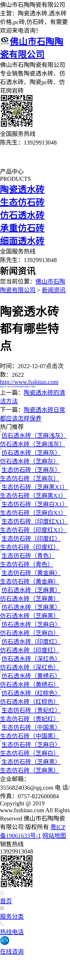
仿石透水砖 (22, 215)
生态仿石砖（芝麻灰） (29, 478)
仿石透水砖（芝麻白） (29, 633)
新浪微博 (17, 386)
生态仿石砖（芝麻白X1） (33, 513)
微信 (34, 386)
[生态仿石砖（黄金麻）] (30, 573)
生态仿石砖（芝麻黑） (29, 770)
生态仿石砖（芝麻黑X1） (33, 495)
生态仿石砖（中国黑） (29, 736)
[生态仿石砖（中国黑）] (30, 727)
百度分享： (4, 386)
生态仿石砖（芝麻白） (29, 753)
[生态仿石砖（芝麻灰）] (30, 470)
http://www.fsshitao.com (29, 382)
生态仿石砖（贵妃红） (29, 719)
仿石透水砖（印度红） (29, 650)
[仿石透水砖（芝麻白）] (30, 624)
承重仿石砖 (22, 228)
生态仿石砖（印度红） (29, 547)
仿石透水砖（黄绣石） (29, 684)
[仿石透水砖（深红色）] (30, 659)
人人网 (29, 386)
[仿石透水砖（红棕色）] (30, 693)
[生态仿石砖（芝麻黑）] (30, 762)
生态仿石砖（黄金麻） (29, 581)
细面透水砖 (22, 241)
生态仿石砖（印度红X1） (33, 530)
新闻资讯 (54, 290)
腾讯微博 (24, 386)
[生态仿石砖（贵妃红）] (30, 710)
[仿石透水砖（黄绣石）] (30, 676)
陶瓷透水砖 (22, 189)
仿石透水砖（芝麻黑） (29, 616)
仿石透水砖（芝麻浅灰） (32, 444)
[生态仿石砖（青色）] (27, 556)
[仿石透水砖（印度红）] (30, 641)
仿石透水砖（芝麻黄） (29, 598)
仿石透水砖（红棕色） (29, 701)
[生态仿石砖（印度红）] (30, 538)
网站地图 (54, 835)
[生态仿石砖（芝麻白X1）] (34, 504)
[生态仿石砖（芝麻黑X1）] (34, 487)
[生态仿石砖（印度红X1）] (34, 521)
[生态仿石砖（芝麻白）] (30, 744)
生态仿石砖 (22, 202)
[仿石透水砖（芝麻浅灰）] (33, 435)
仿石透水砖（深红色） (29, 667)
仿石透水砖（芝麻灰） (29, 461)
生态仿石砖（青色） (26, 564)
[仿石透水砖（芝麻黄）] (30, 590)
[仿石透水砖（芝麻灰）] (30, 452)
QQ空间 (11, 386)
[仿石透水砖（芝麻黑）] (30, 607)
